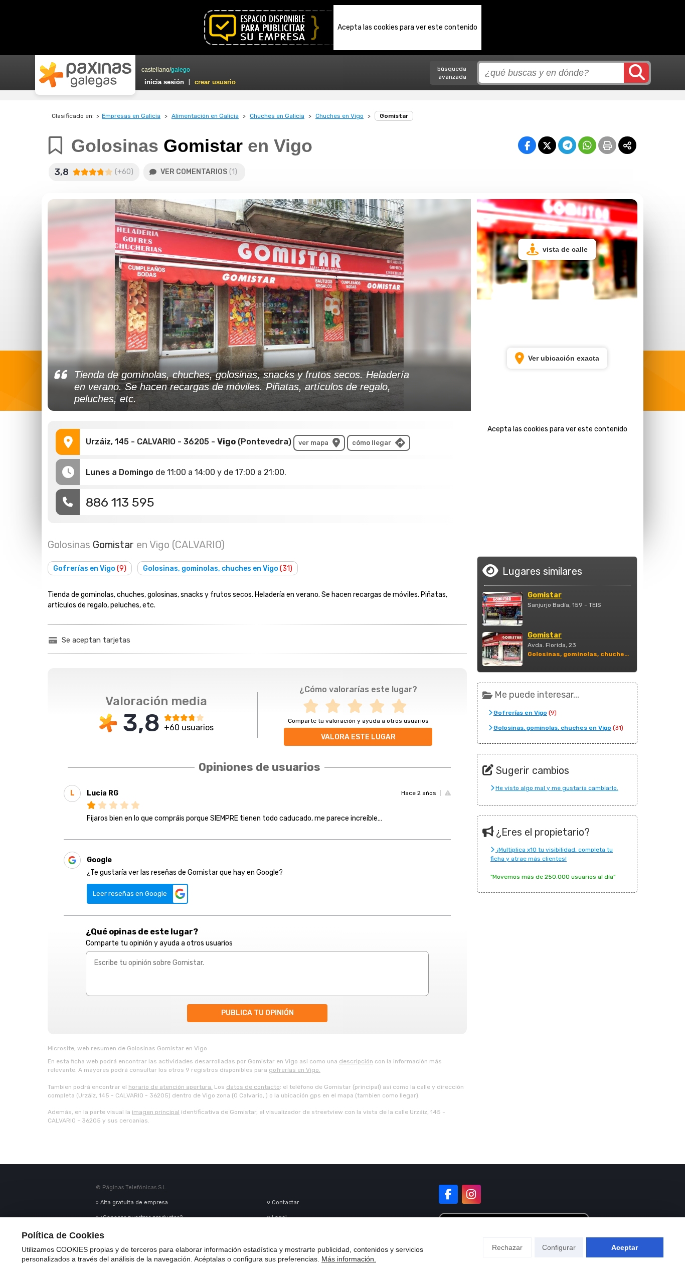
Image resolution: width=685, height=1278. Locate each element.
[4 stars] (380, 706)
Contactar (285, 1202)
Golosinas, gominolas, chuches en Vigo (217, 568)
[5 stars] (402, 706)
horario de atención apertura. (170, 1086)
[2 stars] (336, 706)
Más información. (348, 1259)
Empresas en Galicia (131, 115)
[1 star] (314, 706)
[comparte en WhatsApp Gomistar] (587, 145)
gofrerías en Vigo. (294, 1069)
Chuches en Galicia (277, 115)
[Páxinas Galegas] (85, 75)
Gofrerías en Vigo (89, 568)
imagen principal (156, 1111)
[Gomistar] (502, 609)
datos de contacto (253, 1086)
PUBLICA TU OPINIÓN (257, 1013)
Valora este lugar (358, 737)
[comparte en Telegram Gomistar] (567, 145)
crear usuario (215, 82)
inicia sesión (164, 82)
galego (180, 69)
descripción (356, 1061)
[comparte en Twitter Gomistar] (547, 145)
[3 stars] (358, 706)
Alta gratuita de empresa (134, 1202)
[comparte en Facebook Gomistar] (527, 145)
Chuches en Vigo (339, 115)
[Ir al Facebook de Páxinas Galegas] (448, 1194)
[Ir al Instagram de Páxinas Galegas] (471, 1194)
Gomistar (545, 595)
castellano (155, 69)
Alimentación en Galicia (205, 115)
